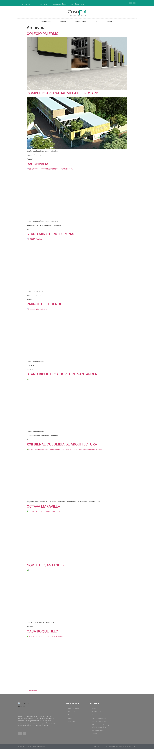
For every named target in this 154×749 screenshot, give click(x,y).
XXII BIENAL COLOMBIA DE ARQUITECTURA (62, 444)
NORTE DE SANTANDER (46, 565)
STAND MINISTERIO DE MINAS (51, 234)
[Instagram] (134, 3)
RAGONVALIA (37, 164)
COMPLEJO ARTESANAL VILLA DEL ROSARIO (63, 93)
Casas (94, 708)
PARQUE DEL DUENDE (44, 304)
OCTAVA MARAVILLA (43, 506)
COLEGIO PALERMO (43, 34)
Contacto (110, 21)
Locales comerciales (99, 721)
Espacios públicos (98, 715)
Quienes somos (45, 21)
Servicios (63, 21)
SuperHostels (108, 746)
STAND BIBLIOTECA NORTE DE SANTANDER (62, 374)
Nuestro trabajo (81, 21)
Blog (97, 21)
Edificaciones (97, 711)
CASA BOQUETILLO (42, 631)
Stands (94, 734)
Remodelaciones (98, 730)
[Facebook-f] (130, 3)
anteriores (32, 691)
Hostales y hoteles (99, 718)
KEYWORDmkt (131, 746)
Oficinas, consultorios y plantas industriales (100, 726)
